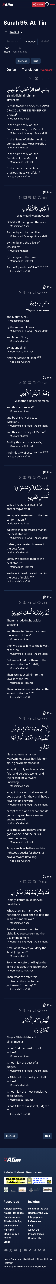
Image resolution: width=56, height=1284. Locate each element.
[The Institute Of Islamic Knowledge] (6, 1189)
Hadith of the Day (38, 1212)
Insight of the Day (38, 1208)
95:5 (44, 602)
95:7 (44, 882)
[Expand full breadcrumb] (6, 32)
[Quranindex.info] (47, 1189)
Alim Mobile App (13, 1221)
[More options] (49, 78)
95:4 (44, 477)
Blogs (7, 1241)
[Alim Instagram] (29, 1250)
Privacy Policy (36, 1233)
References (34, 1221)
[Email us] (6, 1250)
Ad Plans (9, 1229)
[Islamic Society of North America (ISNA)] (13, 1189)
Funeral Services (13, 1208)
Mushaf (45, 41)
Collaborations (12, 1217)
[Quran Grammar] (30, 197)
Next (35, 61)
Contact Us (34, 1238)
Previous (22, 61)
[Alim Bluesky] (39, 1250)
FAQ (30, 1225)
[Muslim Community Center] (22, 1189)
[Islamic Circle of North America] (34, 1189)
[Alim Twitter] (10, 1250)
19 (38, 171)
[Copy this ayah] (50, 197)
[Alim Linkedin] (15, 1250)
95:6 (44, 718)
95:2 (44, 292)
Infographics (35, 1217)
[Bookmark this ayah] (34, 197)
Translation (29, 41)
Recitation (12, 41)
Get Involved (11, 1225)
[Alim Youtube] (25, 1250)
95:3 (44, 383)
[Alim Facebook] (20, 1250)
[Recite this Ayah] (20, 197)
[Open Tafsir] (36, 78)
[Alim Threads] (34, 1250)
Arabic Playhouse (14, 1212)
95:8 (44, 1010)
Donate (40, 4)
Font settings (20, 51)
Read (7, 51)
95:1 (44, 197)
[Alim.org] (8, 4)
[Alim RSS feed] (44, 1250)
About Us (33, 1229)
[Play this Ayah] (30, 78)
